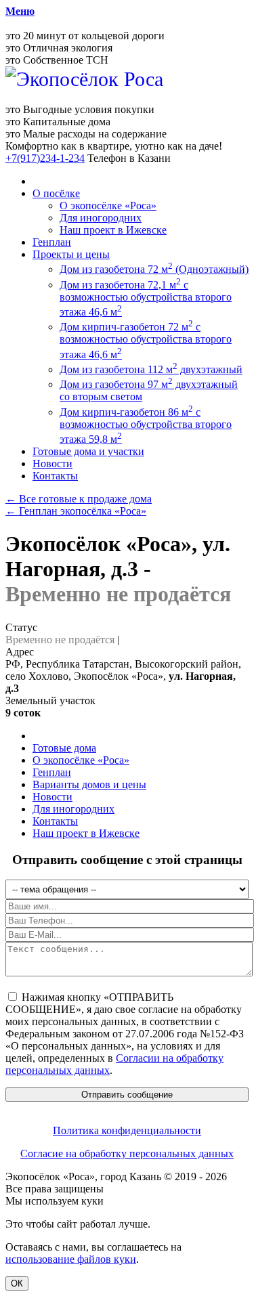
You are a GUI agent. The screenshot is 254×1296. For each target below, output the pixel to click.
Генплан (52, 242)
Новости (52, 463)
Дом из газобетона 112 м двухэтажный (151, 369)
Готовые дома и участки (88, 451)
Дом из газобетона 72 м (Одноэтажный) (154, 269)
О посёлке (56, 193)
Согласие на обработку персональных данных (127, 1153)
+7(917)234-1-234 (45, 158)
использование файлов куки (70, 1259)
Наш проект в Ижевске (113, 230)
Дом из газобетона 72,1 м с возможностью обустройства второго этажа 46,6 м (146, 298)
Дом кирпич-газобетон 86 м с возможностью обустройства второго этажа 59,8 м (146, 425)
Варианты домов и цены (89, 784)
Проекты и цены (71, 254)
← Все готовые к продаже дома (78, 498)
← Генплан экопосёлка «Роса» (75, 511)
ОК (17, 1283)
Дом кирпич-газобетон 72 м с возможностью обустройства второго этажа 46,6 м (146, 340)
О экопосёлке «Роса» (108, 205)
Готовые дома (64, 748)
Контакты (55, 475)
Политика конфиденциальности (127, 1130)
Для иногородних (101, 217)
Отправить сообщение (127, 1094)
